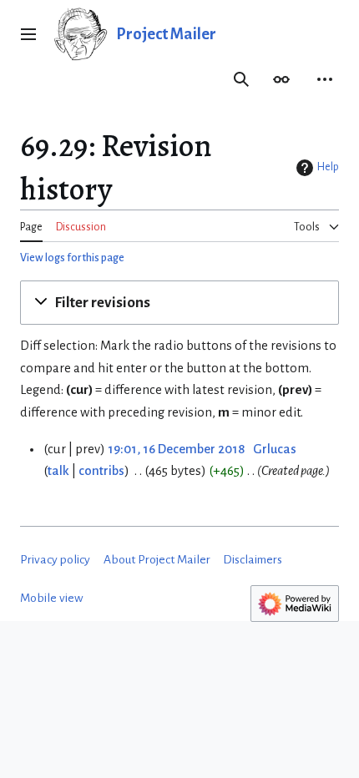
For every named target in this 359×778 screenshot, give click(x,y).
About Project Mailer (157, 559)
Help (328, 167)
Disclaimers (252, 559)
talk (58, 470)
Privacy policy (55, 559)
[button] (28, 34)
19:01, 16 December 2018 (176, 449)
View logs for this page (72, 258)
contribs (101, 470)
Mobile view (51, 598)
